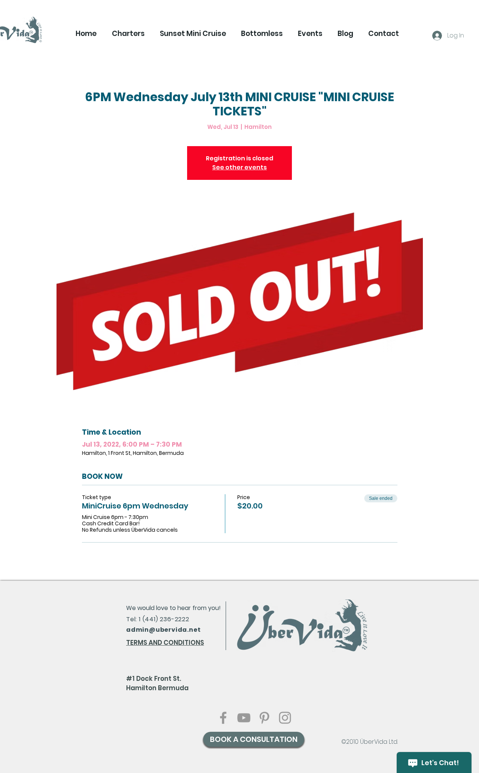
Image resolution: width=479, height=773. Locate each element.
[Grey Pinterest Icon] (264, 718)
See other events (239, 167)
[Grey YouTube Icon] (244, 718)
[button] (128, 33)
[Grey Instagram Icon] (285, 718)
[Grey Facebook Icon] (223, 718)
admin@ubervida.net (163, 629)
